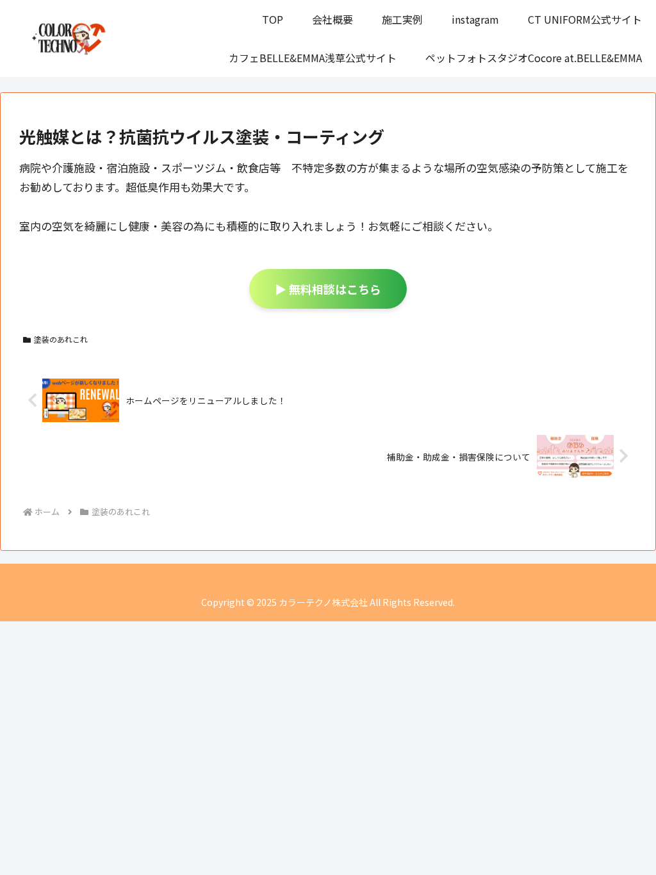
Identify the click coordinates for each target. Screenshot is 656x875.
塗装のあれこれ (61, 339)
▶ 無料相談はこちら (328, 289)
